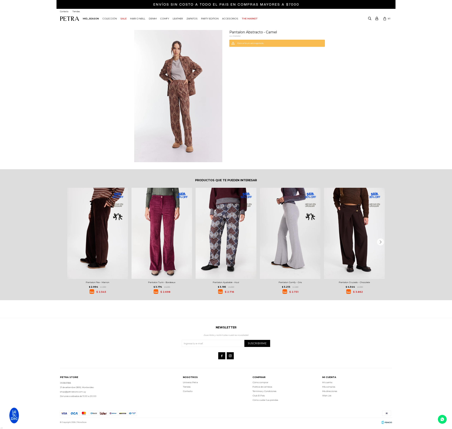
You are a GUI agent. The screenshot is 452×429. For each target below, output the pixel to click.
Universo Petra (190, 382)
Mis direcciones (329, 391)
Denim (153, 18)
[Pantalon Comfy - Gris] (290, 233)
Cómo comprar (260, 382)
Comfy (164, 18)
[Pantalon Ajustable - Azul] (226, 233)
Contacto (64, 11)
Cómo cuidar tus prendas (265, 400)
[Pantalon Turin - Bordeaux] (162, 233)
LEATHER (178, 18)
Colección (109, 18)
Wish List (326, 395)
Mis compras (328, 386)
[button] (380, 241)
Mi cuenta (327, 382)
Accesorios (230, 18)
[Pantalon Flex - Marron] (97, 233)
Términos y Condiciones (264, 391)
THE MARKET (250, 18)
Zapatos (192, 18)
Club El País (258, 395)
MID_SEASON (91, 18)
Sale (123, 18)
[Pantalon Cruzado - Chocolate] (354, 233)
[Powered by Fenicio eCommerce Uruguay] (386, 422)
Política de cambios (262, 386)
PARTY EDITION (210, 18)
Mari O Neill (137, 18)
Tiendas (76, 11)
